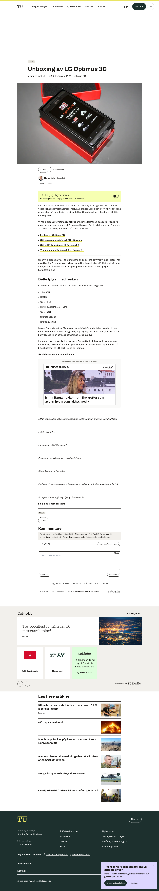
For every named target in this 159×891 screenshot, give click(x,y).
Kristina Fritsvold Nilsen (29, 834)
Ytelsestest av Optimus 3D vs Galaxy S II (62, 250)
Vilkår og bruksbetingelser (115, 841)
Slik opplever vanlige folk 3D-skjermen (61, 240)
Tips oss (135, 819)
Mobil (31, 61)
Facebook (65, 836)
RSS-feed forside (69, 831)
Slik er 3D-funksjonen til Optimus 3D (59, 245)
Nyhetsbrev (108, 831)
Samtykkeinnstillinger (113, 836)
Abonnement (24, 863)
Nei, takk (134, 883)
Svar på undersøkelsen (115, 883)
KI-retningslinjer (110, 846)
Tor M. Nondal (24, 844)
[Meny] (150, 6)
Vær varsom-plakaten (57, 854)
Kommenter (59, 169)
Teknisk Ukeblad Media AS (40, 881)
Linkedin (64, 841)
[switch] (116, 196)
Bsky (62, 846)
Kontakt (21, 871)
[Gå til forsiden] (20, 6)
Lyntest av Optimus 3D (52, 235)
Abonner (139, 6)
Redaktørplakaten (81, 854)
